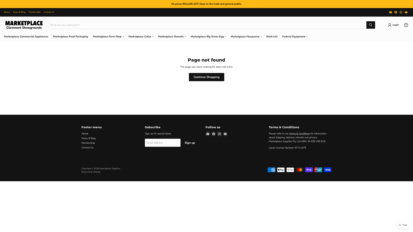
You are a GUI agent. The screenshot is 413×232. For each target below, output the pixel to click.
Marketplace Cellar (140, 36)
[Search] (370, 25)
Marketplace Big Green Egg (208, 36)
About (7, 12)
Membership (34, 12)
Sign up (190, 143)
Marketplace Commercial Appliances (26, 36)
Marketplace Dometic (171, 36)
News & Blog (19, 12)
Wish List (271, 36)
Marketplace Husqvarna (245, 36)
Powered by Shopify (91, 171)
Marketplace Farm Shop (107, 36)
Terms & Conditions (299, 133)
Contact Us (49, 12)
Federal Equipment (294, 36)
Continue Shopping (207, 77)
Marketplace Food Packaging (70, 36)
